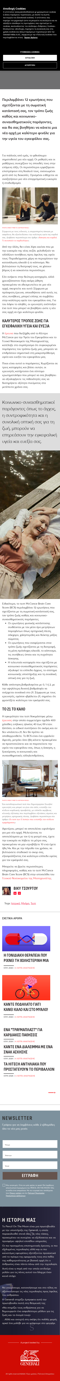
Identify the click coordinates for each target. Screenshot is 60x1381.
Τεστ (33, 903)
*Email (7, 1166)
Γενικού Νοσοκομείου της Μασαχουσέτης (26, 878)
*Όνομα (7, 1145)
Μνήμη (25, 903)
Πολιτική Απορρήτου (46, 1374)
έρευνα (9, 333)
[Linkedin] (15, 893)
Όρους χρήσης (16, 1193)
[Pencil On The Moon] (30, 1357)
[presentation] (52, 1092)
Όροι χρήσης (32, 1374)
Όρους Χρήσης (31, 37)
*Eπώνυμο (8, 1155)
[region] (30, 35)
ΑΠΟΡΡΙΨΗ (30, 65)
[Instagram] (19, 893)
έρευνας (7, 720)
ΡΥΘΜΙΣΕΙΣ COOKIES (29, 52)
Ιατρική (15, 903)
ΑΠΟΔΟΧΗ (30, 58)
